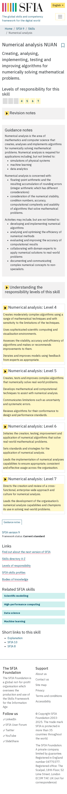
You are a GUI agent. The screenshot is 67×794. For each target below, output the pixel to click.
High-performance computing (22, 604)
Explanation (15, 638)
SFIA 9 (20, 28)
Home (8, 28)
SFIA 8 (12, 646)
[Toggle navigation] (60, 16)
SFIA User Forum (16, 724)
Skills (31, 28)
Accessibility (43, 701)
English (57, 5)
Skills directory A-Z (13, 559)
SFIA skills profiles (13, 572)
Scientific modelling (16, 595)
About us (41, 674)
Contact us (42, 679)
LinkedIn (10, 719)
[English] (28, 7)
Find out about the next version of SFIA (26, 552)
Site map (41, 685)
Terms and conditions (49, 696)
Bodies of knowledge (15, 579)
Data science (12, 613)
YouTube (10, 735)
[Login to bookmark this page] (63, 45)
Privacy (40, 690)
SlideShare (12, 741)
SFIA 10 (13, 642)
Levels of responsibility (16, 565)
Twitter (9, 730)
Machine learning (14, 621)
